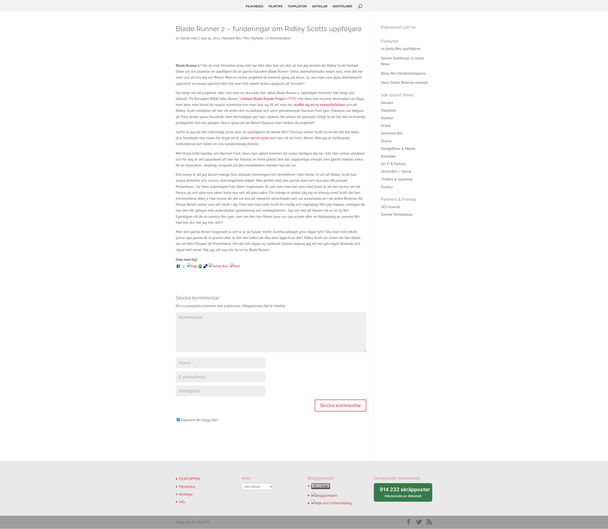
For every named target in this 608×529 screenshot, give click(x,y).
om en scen (260, 138)
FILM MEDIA (254, 6)
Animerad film (392, 133)
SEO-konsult (390, 207)
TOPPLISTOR (297, 6)
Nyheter (257, 38)
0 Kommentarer (278, 38)
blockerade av (406, 494)
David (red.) (189, 38)
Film (246, 38)
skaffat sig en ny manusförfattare (319, 105)
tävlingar (186, 494)
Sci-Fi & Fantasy (393, 164)
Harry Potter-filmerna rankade (404, 83)
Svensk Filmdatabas (397, 214)
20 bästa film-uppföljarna (400, 49)
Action (386, 126)
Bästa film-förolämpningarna (403, 73)
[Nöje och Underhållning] (331, 503)
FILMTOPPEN (189, 479)
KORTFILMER (342, 6)
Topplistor (388, 110)
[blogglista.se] (320, 488)
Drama (386, 141)
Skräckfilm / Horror (396, 171)
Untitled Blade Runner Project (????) (268, 99)
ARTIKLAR (320, 6)
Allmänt (387, 103)
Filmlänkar (187, 487)
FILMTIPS (275, 6)
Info (182, 502)
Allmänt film (232, 38)
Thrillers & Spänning (397, 179)
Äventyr (387, 187)
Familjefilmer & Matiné (398, 149)
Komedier (388, 156)
